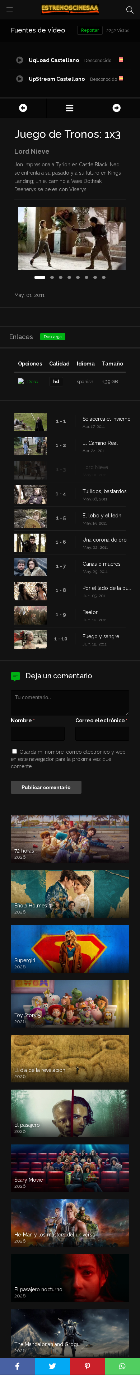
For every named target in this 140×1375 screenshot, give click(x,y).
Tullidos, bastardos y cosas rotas (108, 491)
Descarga (53, 336)
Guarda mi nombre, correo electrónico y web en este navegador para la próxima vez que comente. (68, 759)
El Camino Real (100, 443)
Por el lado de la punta (108, 588)
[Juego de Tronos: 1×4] (116, 108)
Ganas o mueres (102, 564)
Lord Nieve (95, 467)
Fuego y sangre (101, 636)
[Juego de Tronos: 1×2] (23, 108)
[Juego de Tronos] (70, 108)
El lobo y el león (102, 515)
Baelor (90, 612)
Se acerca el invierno (107, 419)
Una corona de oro (105, 540)
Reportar (90, 30)
